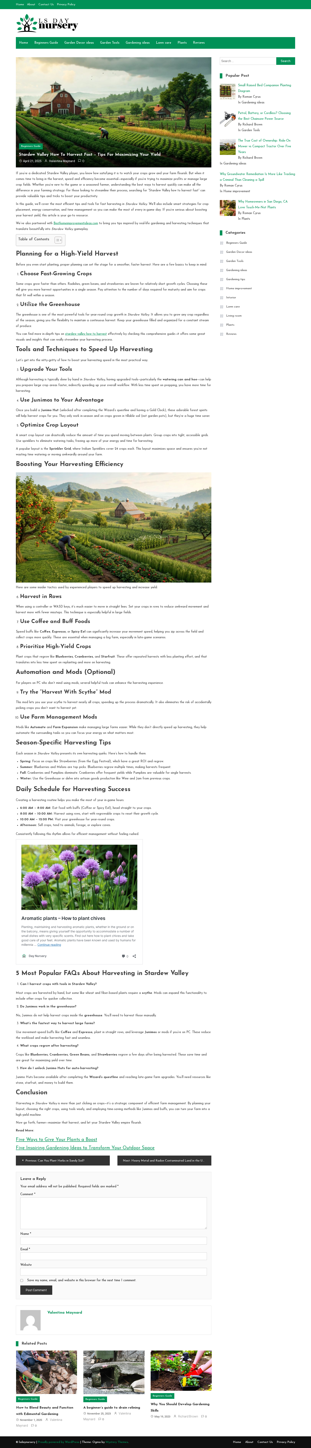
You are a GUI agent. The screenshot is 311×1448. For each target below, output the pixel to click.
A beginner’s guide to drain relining (111, 1407)
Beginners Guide (46, 43)
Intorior (231, 297)
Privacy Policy (66, 4)
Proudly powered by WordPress (59, 1442)
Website (26, 1265)
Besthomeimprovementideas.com (76, 223)
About (31, 4)
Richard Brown (188, 1416)
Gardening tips (235, 279)
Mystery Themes (117, 1442)
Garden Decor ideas (79, 43)
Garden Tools (109, 43)
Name (25, 1234)
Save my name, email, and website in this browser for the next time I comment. (81, 1280)
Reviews (199, 43)
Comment (27, 1194)
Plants (182, 43)
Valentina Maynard (62, 161)
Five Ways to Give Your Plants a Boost (56, 1139)
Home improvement (239, 288)
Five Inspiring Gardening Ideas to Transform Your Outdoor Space (85, 1148)
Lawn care (163, 43)
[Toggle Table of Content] (56, 240)
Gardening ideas (138, 43)
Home (20, 4)
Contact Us (46, 4)
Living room (234, 315)
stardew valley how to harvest (86, 334)
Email (25, 1249)
